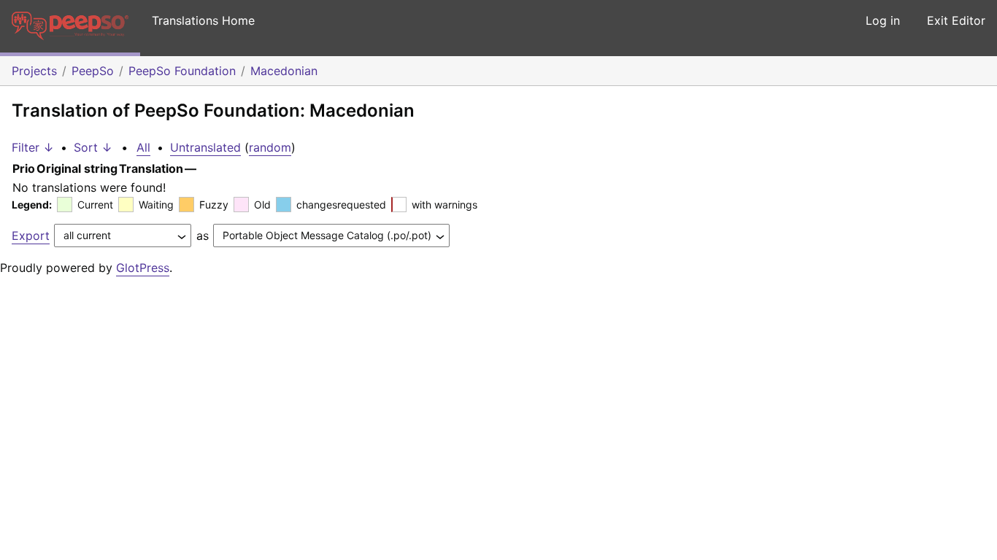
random (270, 147)
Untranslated (205, 147)
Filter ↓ (33, 147)
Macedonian (283, 70)
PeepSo (93, 70)
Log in (883, 20)
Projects (34, 70)
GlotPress (142, 267)
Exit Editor (956, 20)
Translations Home (203, 20)
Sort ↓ (93, 147)
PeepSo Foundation (182, 70)
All (143, 147)
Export (31, 235)
